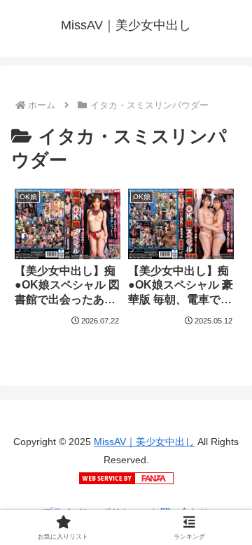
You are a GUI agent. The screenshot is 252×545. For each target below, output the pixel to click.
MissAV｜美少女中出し (144, 441)
